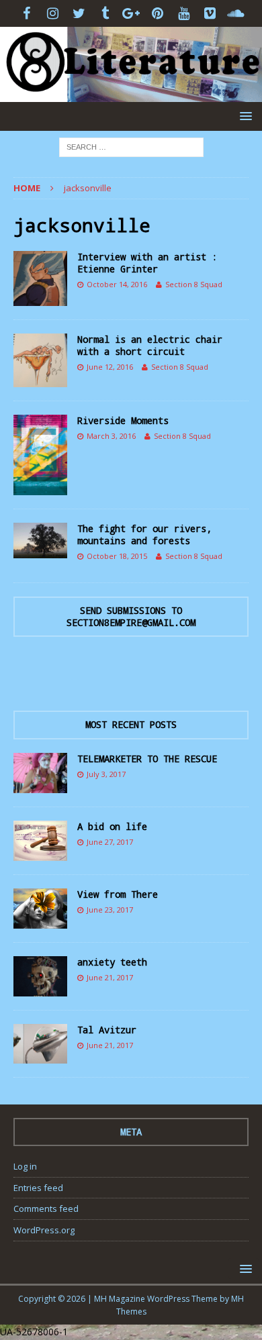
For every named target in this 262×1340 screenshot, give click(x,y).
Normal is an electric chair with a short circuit (149, 345)
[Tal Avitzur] (40, 1044)
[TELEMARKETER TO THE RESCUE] (40, 773)
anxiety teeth (112, 962)
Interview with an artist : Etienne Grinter (147, 262)
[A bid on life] (40, 841)
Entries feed (38, 1188)
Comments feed (46, 1208)
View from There (117, 894)
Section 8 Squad (193, 284)
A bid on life (112, 826)
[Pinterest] (157, 13)
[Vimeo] (210, 13)
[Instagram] (52, 13)
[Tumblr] (105, 13)
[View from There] (40, 908)
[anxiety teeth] (40, 976)
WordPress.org (44, 1230)
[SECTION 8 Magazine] (131, 94)
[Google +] (131, 13)
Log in (25, 1166)
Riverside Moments (123, 420)
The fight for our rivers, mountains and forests (144, 534)
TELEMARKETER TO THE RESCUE (147, 758)
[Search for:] (131, 146)
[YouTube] (183, 13)
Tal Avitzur (106, 1029)
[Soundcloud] (236, 13)
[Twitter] (79, 13)
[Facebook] (26, 13)
